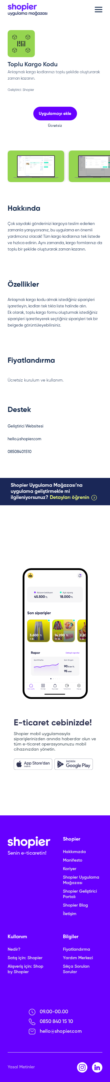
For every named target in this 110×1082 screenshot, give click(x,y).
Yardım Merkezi (78, 958)
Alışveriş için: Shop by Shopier (25, 969)
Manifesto (72, 860)
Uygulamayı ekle (55, 114)
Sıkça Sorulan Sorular (76, 969)
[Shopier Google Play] (73, 764)
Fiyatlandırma (76, 949)
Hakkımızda (74, 852)
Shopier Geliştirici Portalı (80, 894)
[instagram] (82, 1067)
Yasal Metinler (21, 1067)
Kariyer (69, 869)
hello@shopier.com (24, 439)
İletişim (69, 914)
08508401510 (19, 452)
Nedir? (14, 949)
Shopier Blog (75, 905)
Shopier (28, 90)
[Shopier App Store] (33, 764)
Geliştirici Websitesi (25, 426)
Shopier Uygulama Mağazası (81, 880)
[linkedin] (97, 1067)
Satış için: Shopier (25, 958)
